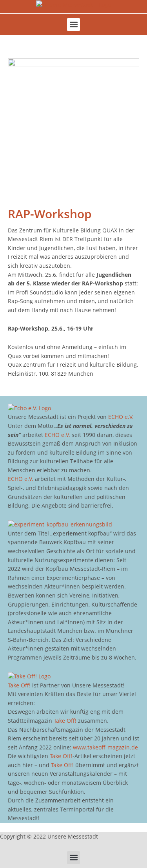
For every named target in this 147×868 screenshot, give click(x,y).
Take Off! (19, 685)
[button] (73, 24)
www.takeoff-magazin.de (105, 747)
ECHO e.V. (121, 416)
